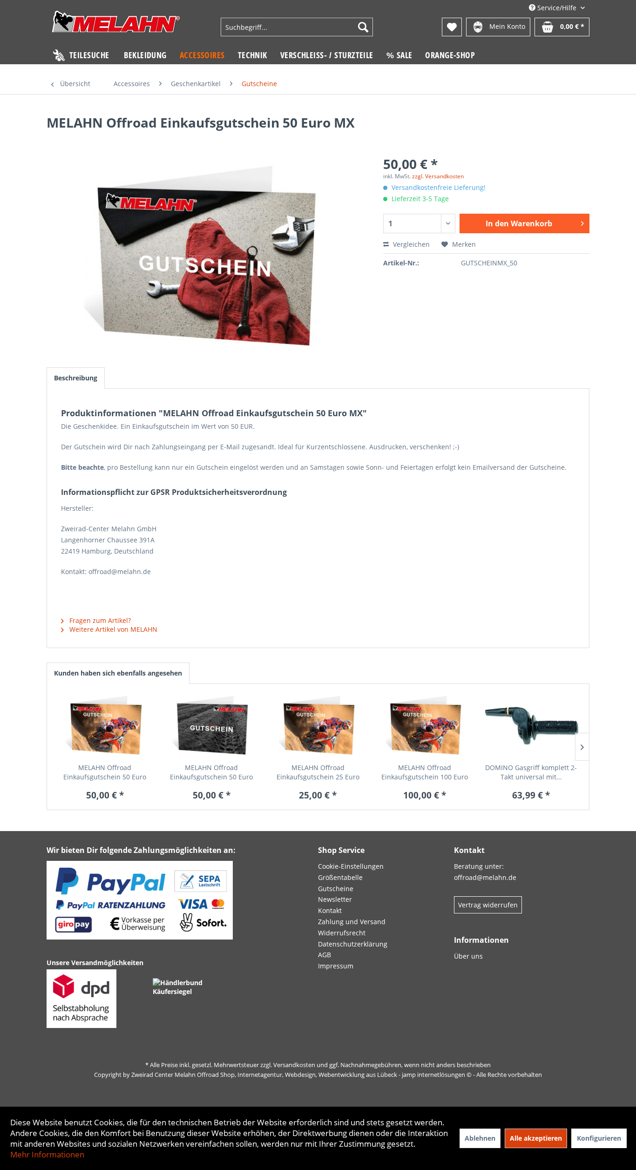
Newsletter (335, 899)
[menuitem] (296, 27)
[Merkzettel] (452, 27)
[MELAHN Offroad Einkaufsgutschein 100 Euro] (424, 725)
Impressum (335, 965)
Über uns (468, 956)
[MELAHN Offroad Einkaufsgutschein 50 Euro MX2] (211, 725)
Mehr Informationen (47, 1154)
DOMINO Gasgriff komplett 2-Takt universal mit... (531, 772)
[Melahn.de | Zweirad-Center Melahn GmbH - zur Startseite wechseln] (116, 28)
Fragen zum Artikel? (99, 620)
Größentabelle (340, 877)
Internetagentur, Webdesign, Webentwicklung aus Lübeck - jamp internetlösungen (351, 1074)
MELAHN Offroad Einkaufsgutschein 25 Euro (318, 772)
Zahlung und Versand (352, 921)
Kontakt (330, 910)
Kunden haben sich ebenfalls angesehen (118, 673)
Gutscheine (335, 888)
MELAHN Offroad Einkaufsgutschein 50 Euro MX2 (211, 772)
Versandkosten (294, 1065)
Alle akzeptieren (536, 1138)
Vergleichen (410, 244)
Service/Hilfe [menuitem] (556, 7)
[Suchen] (363, 27)
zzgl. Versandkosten (438, 176)
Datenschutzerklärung (352, 944)
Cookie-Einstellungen (351, 866)
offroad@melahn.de (485, 877)
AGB (324, 954)
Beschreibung (75, 377)
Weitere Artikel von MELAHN (112, 629)
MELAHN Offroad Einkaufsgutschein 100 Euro (424, 772)
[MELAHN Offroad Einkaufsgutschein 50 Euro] (105, 725)
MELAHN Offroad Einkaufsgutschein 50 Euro (104, 772)
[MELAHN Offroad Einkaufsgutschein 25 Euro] (318, 725)
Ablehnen (480, 1138)
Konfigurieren (599, 1138)
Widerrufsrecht (341, 932)
